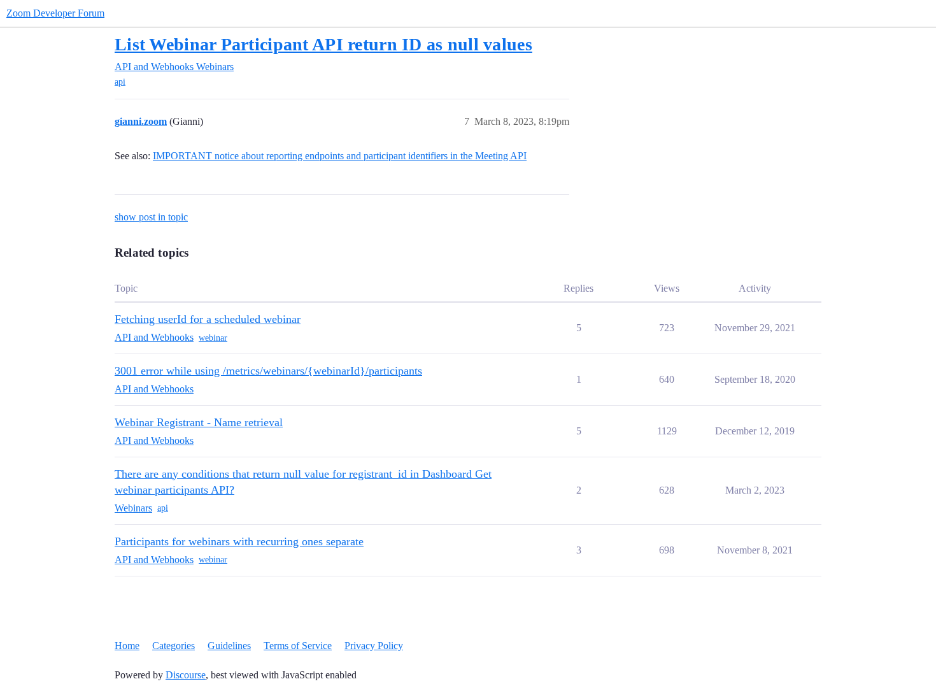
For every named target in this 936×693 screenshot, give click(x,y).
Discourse (186, 674)
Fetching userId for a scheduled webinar (208, 319)
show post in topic (151, 216)
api (120, 82)
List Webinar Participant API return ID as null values (323, 44)
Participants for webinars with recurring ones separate (239, 541)
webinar (213, 338)
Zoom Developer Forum (55, 13)
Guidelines (229, 645)
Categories (173, 645)
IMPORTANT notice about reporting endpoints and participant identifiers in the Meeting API (340, 155)
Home (127, 645)
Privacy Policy (373, 645)
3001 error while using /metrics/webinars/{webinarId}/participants (268, 370)
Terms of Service (298, 645)
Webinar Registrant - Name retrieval (199, 422)
